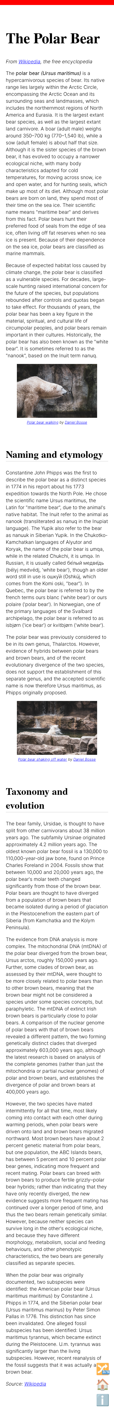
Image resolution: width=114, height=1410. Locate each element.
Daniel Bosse (76, 422)
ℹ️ (103, 1400)
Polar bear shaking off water (42, 759)
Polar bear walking (42, 422)
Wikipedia (29, 61)
